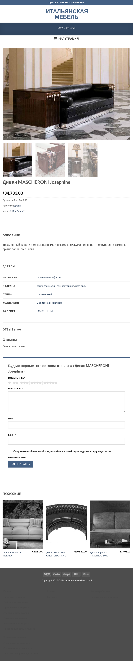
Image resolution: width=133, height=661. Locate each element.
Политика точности (14, 596)
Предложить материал (16, 607)
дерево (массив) (46, 277)
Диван (17, 205)
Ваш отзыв (15, 388)
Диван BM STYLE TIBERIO (12, 554)
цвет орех (80, 285)
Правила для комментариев (19, 628)
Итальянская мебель (66, 13)
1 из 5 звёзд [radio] (9, 383)
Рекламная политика (15, 618)
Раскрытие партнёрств (16, 623)
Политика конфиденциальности (21, 653)
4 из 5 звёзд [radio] (35, 383)
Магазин (71, 28)
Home (60, 28)
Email (12, 434)
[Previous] (2, 534)
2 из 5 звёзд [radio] (15, 383)
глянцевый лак (52, 285)
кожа (58, 277)
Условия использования (16, 642)
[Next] (130, 534)
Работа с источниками (15, 602)
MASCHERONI (45, 310)
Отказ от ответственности (17, 648)
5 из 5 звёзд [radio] (49, 383)
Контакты (52, 596)
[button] (5, 14)
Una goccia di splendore (49, 302)
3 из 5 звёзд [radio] (24, 383)
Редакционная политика (104, 596)
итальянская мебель (70, 2)
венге (40, 285)
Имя (11, 418)
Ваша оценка (16, 377)
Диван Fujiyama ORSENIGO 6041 (99, 554)
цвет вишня (67, 285)
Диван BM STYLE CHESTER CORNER (56, 554)
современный (44, 294)
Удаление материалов (16, 612)
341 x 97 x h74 (17, 211)
